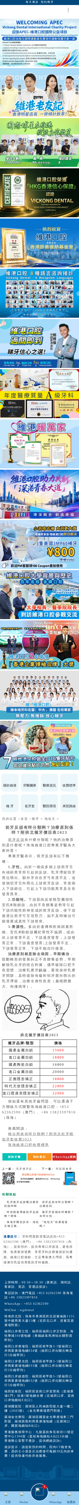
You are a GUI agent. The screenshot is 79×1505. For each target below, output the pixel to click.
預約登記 (39, 1156)
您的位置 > (11, 818)
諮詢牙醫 (14, 1156)
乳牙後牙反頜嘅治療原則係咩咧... (21, 1204)
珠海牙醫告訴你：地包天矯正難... (21, 1224)
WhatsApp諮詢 (64, 1156)
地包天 (50, 818)
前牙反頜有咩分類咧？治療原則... (57, 1204)
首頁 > (26, 818)
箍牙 (35, 818)
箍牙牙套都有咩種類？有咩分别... (57, 1214)
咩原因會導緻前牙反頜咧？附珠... (21, 1214)
